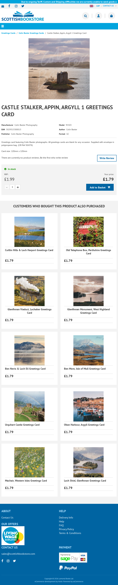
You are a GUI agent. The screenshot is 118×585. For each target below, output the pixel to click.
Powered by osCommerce (73, 581)
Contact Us (7, 517)
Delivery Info (66, 517)
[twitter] (21, 6)
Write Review (107, 158)
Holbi (60, 581)
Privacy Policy (66, 529)
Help (61, 521)
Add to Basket (98, 187)
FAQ (61, 525)
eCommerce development (45, 581)
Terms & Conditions (70, 533)
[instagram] (14, 6)
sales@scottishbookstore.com (3, 6)
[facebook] (8, 6)
